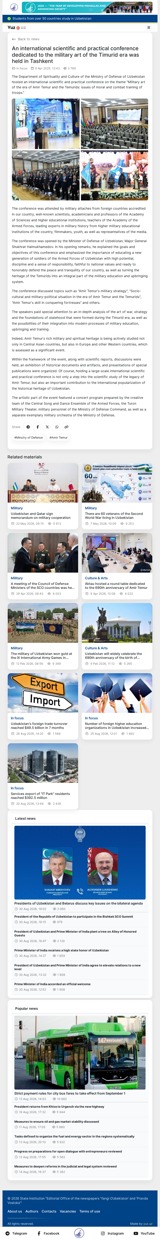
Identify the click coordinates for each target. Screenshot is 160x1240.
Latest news (25, 818)
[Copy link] (66, 427)
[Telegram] (27, 427)
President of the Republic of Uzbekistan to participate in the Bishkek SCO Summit (73, 916)
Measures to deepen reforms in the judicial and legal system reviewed (65, 1166)
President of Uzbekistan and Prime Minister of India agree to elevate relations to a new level (77, 967)
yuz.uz (147, 1223)
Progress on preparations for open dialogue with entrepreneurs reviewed (68, 1151)
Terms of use (89, 1211)
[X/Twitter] (46, 427)
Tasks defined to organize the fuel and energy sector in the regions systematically (74, 1136)
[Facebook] (37, 427)
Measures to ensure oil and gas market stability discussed (56, 1121)
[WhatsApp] (56, 427)
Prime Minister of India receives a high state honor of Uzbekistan (61, 950)
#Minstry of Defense (28, 437)
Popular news (26, 1008)
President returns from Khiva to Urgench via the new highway (59, 1106)
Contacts (49, 1211)
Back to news (28, 39)
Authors (31, 1211)
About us (15, 1211)
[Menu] (149, 27)
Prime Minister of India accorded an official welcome (52, 984)
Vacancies (68, 1211)
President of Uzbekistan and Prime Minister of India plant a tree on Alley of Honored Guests (75, 933)
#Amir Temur (59, 437)
